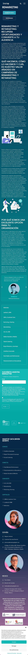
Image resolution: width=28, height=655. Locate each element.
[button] (26, 627)
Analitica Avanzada (9, 351)
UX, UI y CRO (7, 332)
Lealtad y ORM (7, 312)
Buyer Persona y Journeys (11, 346)
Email (3, 379)
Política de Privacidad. (16, 401)
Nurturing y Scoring (9, 322)
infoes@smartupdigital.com (9, 394)
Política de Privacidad (11, 653)
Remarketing (7, 327)
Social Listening (8, 341)
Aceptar (14, 642)
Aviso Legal (19, 653)
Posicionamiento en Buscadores (12, 361)
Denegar (14, 646)
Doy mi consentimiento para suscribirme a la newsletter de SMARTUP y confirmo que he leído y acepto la (13, 400)
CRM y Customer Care (9, 317)
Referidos (6, 307)
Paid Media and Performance (11, 356)
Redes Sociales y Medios (10, 336)
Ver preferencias (14, 650)
